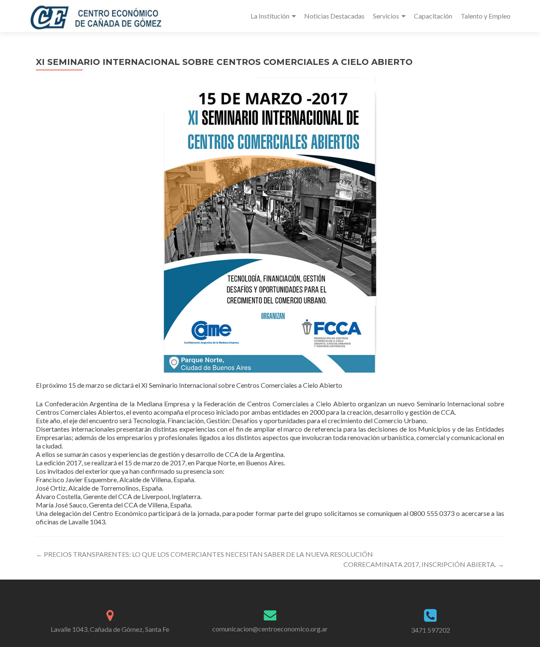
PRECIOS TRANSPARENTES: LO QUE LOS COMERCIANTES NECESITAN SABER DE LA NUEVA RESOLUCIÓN (204, 554)
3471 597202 (430, 630)
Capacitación (433, 16)
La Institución (270, 16)
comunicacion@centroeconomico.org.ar (270, 629)
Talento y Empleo (485, 16)
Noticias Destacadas (334, 16)
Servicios (386, 16)
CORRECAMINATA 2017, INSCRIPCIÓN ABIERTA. (423, 564)
